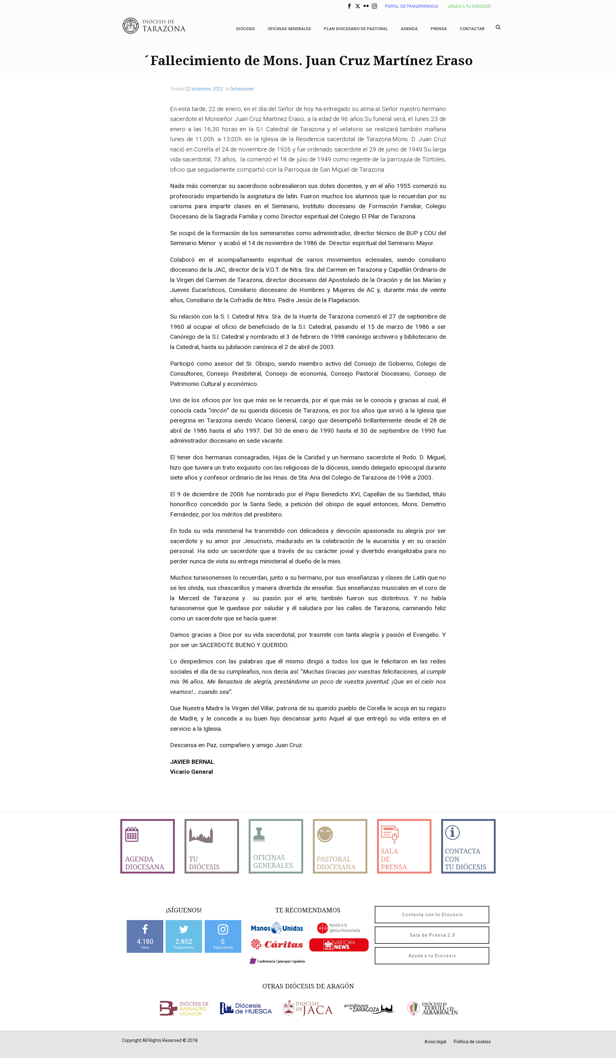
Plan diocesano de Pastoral (356, 28)
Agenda (409, 28)
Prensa (439, 28)
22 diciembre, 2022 (204, 88)
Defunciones (242, 88)
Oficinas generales (289, 28)
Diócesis (245, 28)
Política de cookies (472, 1041)
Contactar (472, 28)
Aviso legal (435, 1041)
